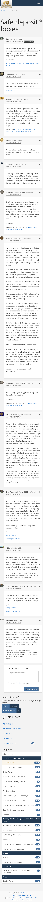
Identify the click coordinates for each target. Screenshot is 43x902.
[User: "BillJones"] (2, 414)
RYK (7, 99)
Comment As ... (31, 689)
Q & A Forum (21, 772)
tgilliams (9, 548)
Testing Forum (21, 881)
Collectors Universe (27, 893)
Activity (8, 733)
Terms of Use (26, 895)
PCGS (27, 898)
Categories (10, 724)
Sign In (5, 706)
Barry (8, 164)
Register (15, 706)
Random (21, 815)
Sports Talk (21, 839)
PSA (32, 898)
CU (23, 900)
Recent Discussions (13, 729)
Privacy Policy (16, 895)
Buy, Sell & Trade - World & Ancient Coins (21, 805)
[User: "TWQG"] (2, 74)
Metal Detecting (21, 786)
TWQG (8, 74)
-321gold (19, 229)
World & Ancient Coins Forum (21, 777)
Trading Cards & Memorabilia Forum (21, 825)
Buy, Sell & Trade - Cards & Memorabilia (21, 844)
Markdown (19, 683)
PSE (36, 898)
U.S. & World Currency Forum (21, 781)
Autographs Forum (21, 830)
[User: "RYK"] (2, 98)
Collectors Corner (18, 898)
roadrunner (10, 192)
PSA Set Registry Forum (21, 835)
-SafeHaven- (13, 229)
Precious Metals (21, 791)
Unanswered (20, 743)
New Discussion (9, 710)
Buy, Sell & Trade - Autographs (21, 849)
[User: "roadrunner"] (2, 192)
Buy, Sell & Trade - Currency (21, 810)
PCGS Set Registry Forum (21, 767)
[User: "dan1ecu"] (2, 38)
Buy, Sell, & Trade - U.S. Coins (21, 800)
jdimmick (9, 239)
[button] (40, 20)
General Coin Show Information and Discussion (21, 871)
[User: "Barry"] (2, 163)
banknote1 (10, 620)
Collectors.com (16, 900)
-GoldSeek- (28, 227)
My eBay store (10, 90)
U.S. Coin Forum (28, 41)
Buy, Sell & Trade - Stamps (21, 862)
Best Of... (9, 738)
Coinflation (29, 900)
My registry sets (10, 535)
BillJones (9, 415)
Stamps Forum (21, 857)
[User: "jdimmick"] (2, 238)
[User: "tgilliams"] (2, 547)
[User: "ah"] (2, 140)
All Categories (8, 754)
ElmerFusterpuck (12, 492)
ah (7, 140)
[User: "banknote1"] (2, 619)
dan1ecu (9, 39)
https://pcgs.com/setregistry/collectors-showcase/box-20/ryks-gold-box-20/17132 (22, 130)
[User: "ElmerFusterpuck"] (2, 491)
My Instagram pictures (12, 539)
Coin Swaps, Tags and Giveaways (21, 796)
